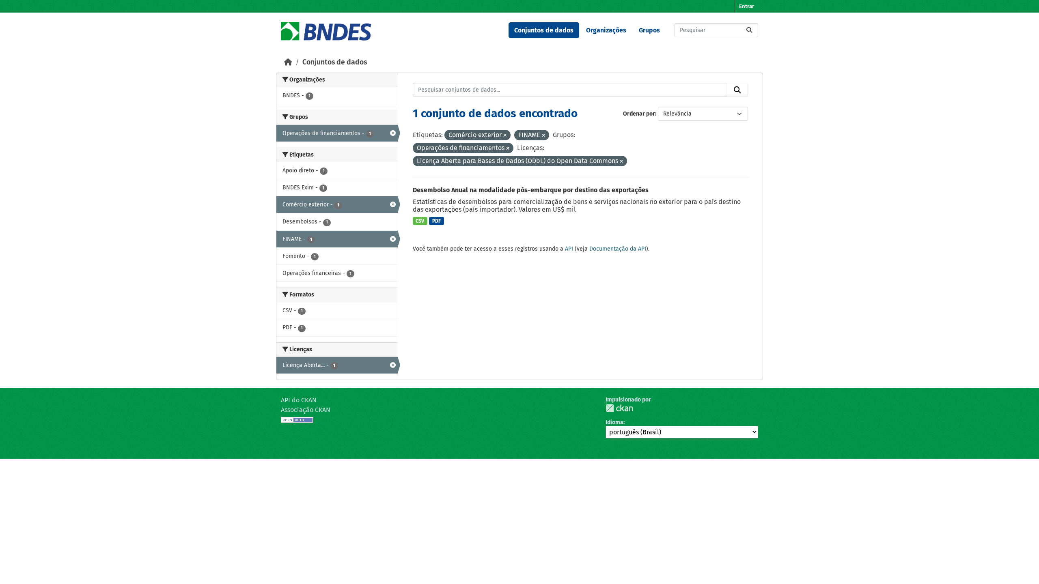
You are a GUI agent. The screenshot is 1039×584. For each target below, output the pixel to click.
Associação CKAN (305, 410)
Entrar (746, 6)
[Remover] (505, 135)
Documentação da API (617, 248)
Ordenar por (639, 113)
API (569, 248)
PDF (436, 221)
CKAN (619, 408)
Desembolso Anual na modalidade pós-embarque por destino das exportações (531, 190)
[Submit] (749, 30)
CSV (420, 221)
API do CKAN (299, 400)
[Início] (288, 62)
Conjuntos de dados (543, 30)
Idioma (614, 422)
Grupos (649, 30)
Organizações (606, 30)
